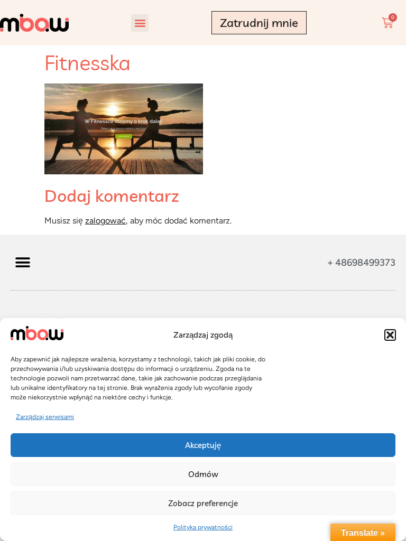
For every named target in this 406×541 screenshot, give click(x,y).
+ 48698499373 (361, 262)
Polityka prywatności (203, 527)
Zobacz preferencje (203, 503)
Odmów (203, 474)
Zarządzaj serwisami (45, 417)
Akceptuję (203, 445)
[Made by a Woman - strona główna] (34, 23)
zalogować (105, 221)
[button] (390, 335)
